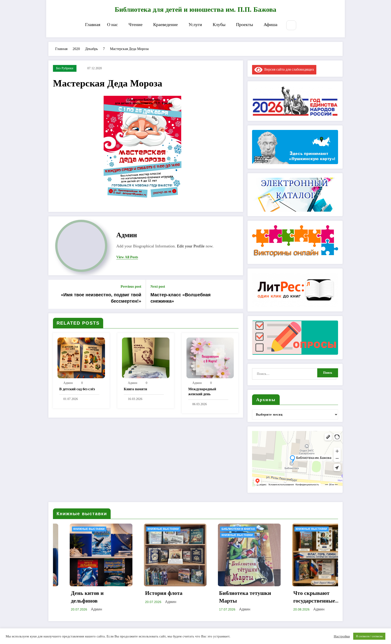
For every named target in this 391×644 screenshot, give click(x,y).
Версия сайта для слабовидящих (288, 69)
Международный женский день (202, 391)
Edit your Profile (191, 246)
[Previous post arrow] (55, 294)
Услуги (195, 24)
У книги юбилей (294, 535)
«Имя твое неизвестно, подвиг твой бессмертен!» (101, 298)
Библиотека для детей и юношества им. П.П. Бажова (195, 9)
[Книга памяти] (145, 357)
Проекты (244, 24)
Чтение (136, 24)
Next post (157, 286)
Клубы (219, 24)
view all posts (127, 257)
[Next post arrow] (236, 294)
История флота (76, 593)
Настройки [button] (342, 636)
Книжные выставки (75, 529)
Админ (126, 235)
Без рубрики (64, 68)
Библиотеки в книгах (150, 529)
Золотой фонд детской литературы (307, 597)
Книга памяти (135, 389)
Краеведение (165, 24)
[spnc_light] (305, 25)
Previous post (131, 286)
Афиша (270, 24)
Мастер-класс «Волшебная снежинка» (180, 298)
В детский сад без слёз (77, 389)
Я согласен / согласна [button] (369, 636)
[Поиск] (291, 25)
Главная (92, 24)
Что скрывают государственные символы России (227, 597)
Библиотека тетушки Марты (158, 597)
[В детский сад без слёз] (81, 357)
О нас (112, 24)
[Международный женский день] (210, 357)
